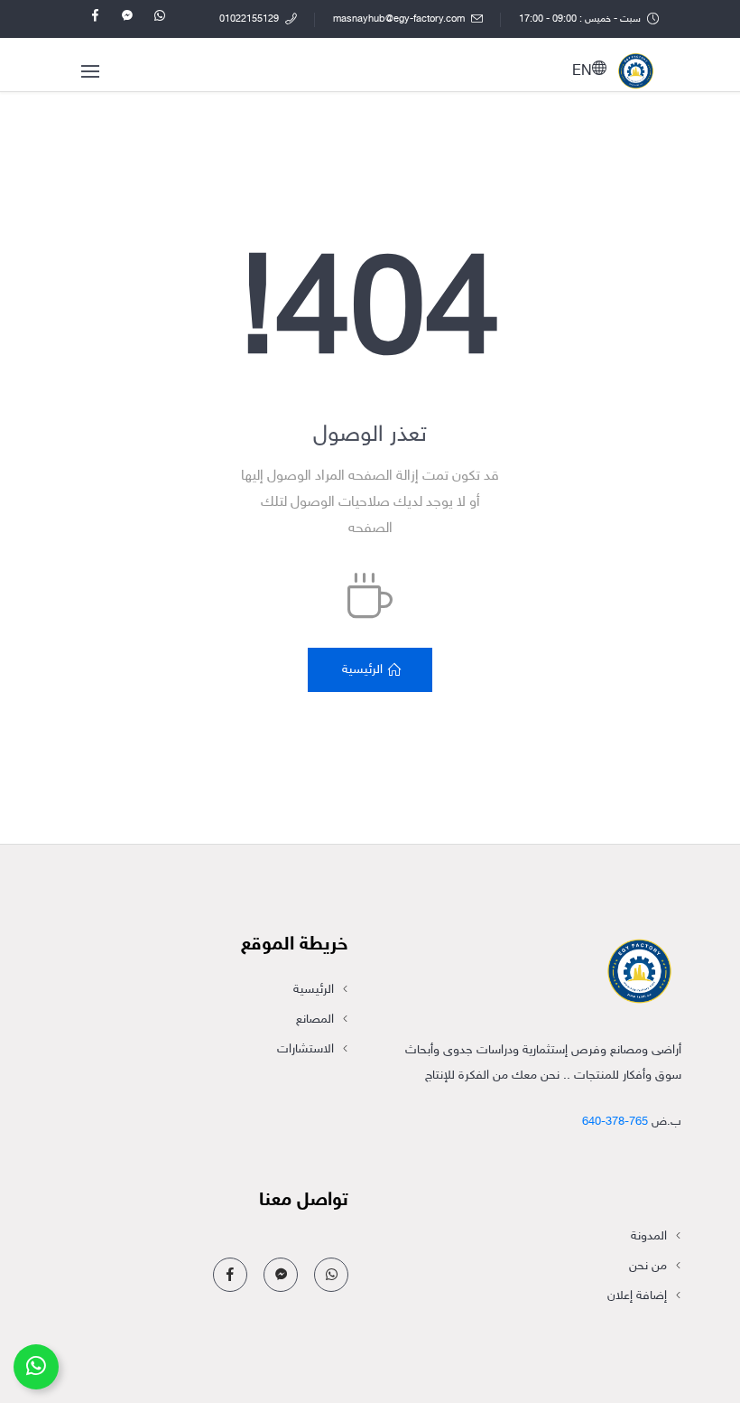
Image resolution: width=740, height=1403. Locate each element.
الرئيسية (313, 989)
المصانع (315, 1019)
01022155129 (250, 19)
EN (582, 71)
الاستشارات (305, 1049)
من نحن (648, 1266)
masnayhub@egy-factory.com (400, 19)
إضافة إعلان (637, 1296)
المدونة (649, 1236)
